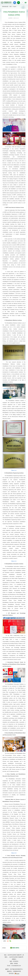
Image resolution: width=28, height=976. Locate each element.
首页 (10, 6)
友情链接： (4, 947)
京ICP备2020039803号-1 (16, 969)
